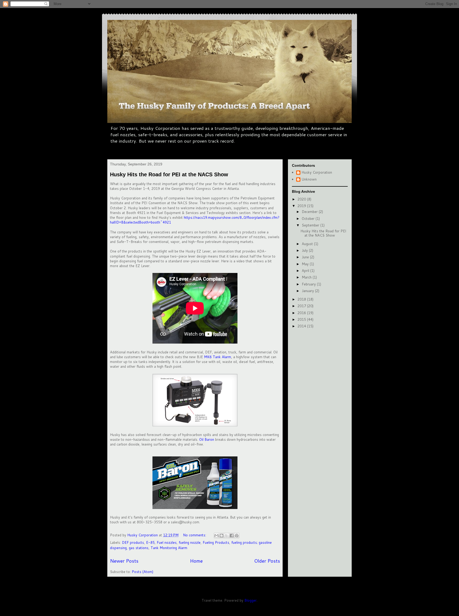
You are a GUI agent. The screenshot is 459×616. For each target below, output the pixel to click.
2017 (302, 305)
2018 (302, 299)
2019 (302, 205)
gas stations (138, 547)
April (306, 270)
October (309, 218)
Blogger (250, 600)
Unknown (309, 179)
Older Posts (267, 560)
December (310, 211)
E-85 (150, 542)
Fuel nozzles (167, 542)
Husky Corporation (316, 172)
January (308, 290)
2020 (302, 199)
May (306, 264)
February (309, 284)
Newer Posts (124, 560)
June (306, 257)
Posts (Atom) (142, 571)
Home (196, 560)
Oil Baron (206, 439)
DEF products (133, 542)
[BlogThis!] (221, 535)
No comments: (195, 535)
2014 (302, 326)
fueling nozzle (190, 542)
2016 (302, 312)
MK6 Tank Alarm (217, 356)
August (308, 243)
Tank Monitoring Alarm (169, 547)
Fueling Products (216, 542)
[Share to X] (226, 535)
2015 (302, 319)
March (307, 277)
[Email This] (216, 535)
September (311, 225)
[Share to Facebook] (231, 535)
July (305, 250)
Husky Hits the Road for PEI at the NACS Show (169, 174)
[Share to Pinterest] (236, 535)
